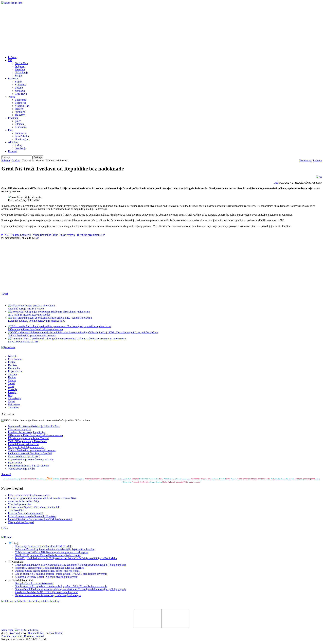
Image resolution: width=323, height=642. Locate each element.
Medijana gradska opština (305, 479)
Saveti (11, 383)
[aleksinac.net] (9, 601)
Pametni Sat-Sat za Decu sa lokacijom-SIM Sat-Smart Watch (40, 519)
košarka (173, 479)
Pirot (10, 130)
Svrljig (18, 75)
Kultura (12, 377)
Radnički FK (276, 479)
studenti (6, 479)
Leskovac (13, 78)
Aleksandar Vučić (107, 479)
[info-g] (54, 601)
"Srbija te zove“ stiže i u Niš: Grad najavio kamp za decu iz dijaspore (51, 552)
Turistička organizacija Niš (91, 234)
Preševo (19, 108)
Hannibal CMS (36, 633)
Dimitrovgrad (22, 139)
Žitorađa (19, 124)
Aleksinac (13, 142)
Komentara (17, 561)
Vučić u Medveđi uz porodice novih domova (32, 450)
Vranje (11, 96)
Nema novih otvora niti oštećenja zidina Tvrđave (34, 426)
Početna (12, 57)
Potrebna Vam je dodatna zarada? (25, 513)
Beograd (135, 479)
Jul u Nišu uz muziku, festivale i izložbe (29, 314)
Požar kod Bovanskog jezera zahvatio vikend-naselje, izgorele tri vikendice (54, 549)
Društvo (16, 160)
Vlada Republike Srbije (45, 234)
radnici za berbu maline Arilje (23, 501)
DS (293, 479)
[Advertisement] (161, 29)
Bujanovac (20, 102)
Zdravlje (12, 389)
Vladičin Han (22, 105)
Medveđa (20, 90)
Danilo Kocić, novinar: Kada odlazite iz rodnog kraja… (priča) (48, 555)
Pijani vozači (15, 462)
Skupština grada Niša (123, 479)
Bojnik (18, 81)
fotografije (80, 479)
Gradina (159, 482)
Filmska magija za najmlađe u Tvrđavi (28, 438)
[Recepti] (6, 537)
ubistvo (152, 482)
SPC (161, 479)
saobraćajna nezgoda (199, 479)
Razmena (29, 636)
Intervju (12, 392)
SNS (210, 479)
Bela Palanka (22, 136)
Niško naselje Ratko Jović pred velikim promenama (35, 329)
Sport (11, 386)
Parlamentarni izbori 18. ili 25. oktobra (28, 465)
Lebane (19, 87)
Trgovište (20, 114)
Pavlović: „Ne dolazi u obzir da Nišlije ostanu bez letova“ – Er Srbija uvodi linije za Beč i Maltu (66, 558)
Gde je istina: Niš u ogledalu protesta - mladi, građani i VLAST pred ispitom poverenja (61, 573)
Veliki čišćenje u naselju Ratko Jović (27, 441)
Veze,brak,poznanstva (19, 504)
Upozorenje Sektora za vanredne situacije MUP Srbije (43, 546)
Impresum (17, 636)
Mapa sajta (7, 630)
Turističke (13, 407)
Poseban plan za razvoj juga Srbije (26, 432)
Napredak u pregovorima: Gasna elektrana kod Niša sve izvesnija (49, 567)
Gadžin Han (21, 63)
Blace (18, 120)
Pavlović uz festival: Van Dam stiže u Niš (30, 453)
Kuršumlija (21, 127)
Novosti (12, 356)
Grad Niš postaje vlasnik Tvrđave (26, 308)
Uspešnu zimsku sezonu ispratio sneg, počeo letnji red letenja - (48, 570)
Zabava (12, 380)
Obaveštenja (14, 398)
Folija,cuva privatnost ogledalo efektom (29, 495)
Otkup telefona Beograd (21, 522)
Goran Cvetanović (183, 479)
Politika (12, 362)
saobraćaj (180, 482)
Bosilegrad (20, 99)
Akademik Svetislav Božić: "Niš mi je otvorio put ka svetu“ (46, 576)
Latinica (317, 160)
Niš (10, 60)
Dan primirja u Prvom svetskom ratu (34, 583)
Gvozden (14, 633)
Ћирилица (305, 160)
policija (267, 479)
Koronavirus (90, 479)
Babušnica (20, 133)
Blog (10, 395)
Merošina (20, 69)
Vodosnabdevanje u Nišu (21, 468)
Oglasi (11, 401)
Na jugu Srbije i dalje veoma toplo (26, 447)
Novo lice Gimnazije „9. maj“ (24, 456)
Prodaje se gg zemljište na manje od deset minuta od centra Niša (42, 498)
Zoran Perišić (286, 479)
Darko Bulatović (169, 482)
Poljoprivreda (15, 371)
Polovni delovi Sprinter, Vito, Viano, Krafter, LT (33, 507)
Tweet (4, 293)
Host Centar (55, 633)
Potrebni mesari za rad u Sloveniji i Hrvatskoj (32, 516)
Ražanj (18, 145)
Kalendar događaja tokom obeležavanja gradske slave (36, 320)
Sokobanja (20, 148)
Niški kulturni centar (192, 482)
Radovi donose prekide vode (23, 444)
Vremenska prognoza (19, 429)
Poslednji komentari (22, 580)
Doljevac (19, 66)
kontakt (40, 636)
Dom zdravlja (15, 479)
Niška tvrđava (67, 234)
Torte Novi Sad (16, 510)
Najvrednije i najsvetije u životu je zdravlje (30, 459)
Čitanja (15, 543)
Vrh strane (33, 630)
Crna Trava (21, 93)
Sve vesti (6, 474)
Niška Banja (21, 72)
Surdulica (20, 111)
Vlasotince (20, 84)
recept (97, 479)
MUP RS (56, 479)
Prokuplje (13, 117)
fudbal (223, 479)
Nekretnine (14, 404)
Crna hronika (15, 359)
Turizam (12, 374)
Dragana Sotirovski (20, 234)
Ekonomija (14, 368)
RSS (23, 630)
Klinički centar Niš (29, 479)
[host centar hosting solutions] (34, 601)
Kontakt (12, 151)
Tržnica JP (216, 479)
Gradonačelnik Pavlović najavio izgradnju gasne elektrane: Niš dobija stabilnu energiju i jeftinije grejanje (70, 564)
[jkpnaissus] (8, 347)
